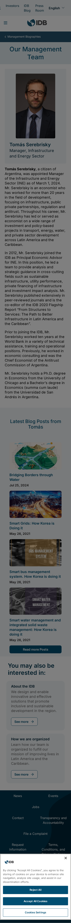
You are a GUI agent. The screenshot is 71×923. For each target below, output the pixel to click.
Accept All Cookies (35, 901)
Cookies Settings (35, 912)
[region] (35, 887)
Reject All (35, 889)
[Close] (65, 858)
